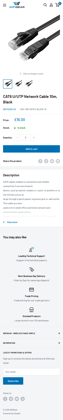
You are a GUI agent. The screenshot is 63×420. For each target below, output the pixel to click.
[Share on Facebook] (40, 161)
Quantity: (7, 137)
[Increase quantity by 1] (34, 137)
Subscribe (13, 380)
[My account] (51, 5)
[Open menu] (4, 5)
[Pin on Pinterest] (46, 161)
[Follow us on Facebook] (5, 399)
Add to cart (31, 148)
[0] (57, 5)
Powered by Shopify (11, 413)
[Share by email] (58, 161)
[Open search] (45, 5)
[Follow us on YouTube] (17, 399)
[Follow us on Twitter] (11, 399)
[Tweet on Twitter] (52, 161)
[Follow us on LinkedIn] (22, 399)
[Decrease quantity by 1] (17, 137)
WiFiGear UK (9, 109)
